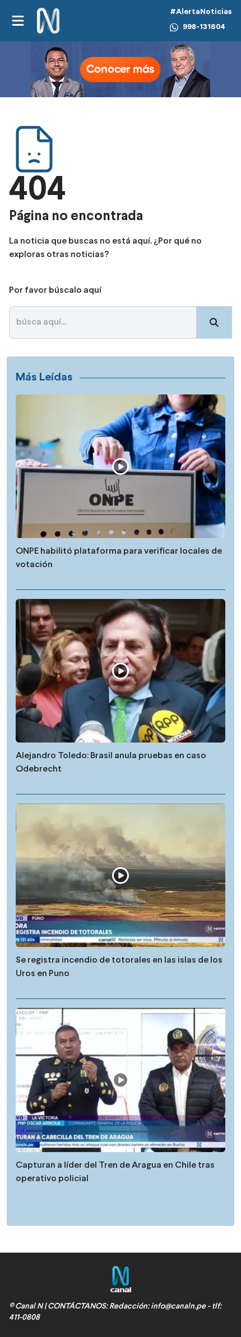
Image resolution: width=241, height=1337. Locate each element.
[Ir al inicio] (48, 21)
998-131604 (204, 27)
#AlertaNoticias (201, 12)
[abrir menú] (17, 20)
